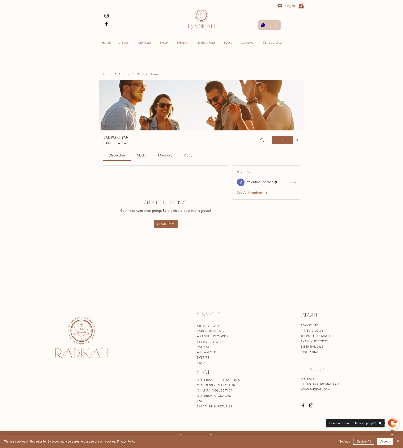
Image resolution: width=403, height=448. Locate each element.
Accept (384, 441)
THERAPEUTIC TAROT (316, 336)
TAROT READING (210, 331)
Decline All (364, 441)
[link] (117, 155)
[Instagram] (106, 16)
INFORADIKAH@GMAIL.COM (320, 384)
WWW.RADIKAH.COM (315, 389)
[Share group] (297, 139)
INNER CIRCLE (310, 352)
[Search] (262, 140)
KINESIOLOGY (208, 326)
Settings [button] (344, 441)
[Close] (397, 441)
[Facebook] (106, 23)
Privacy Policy (126, 441)
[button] (301, 5)
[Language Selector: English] (269, 25)
